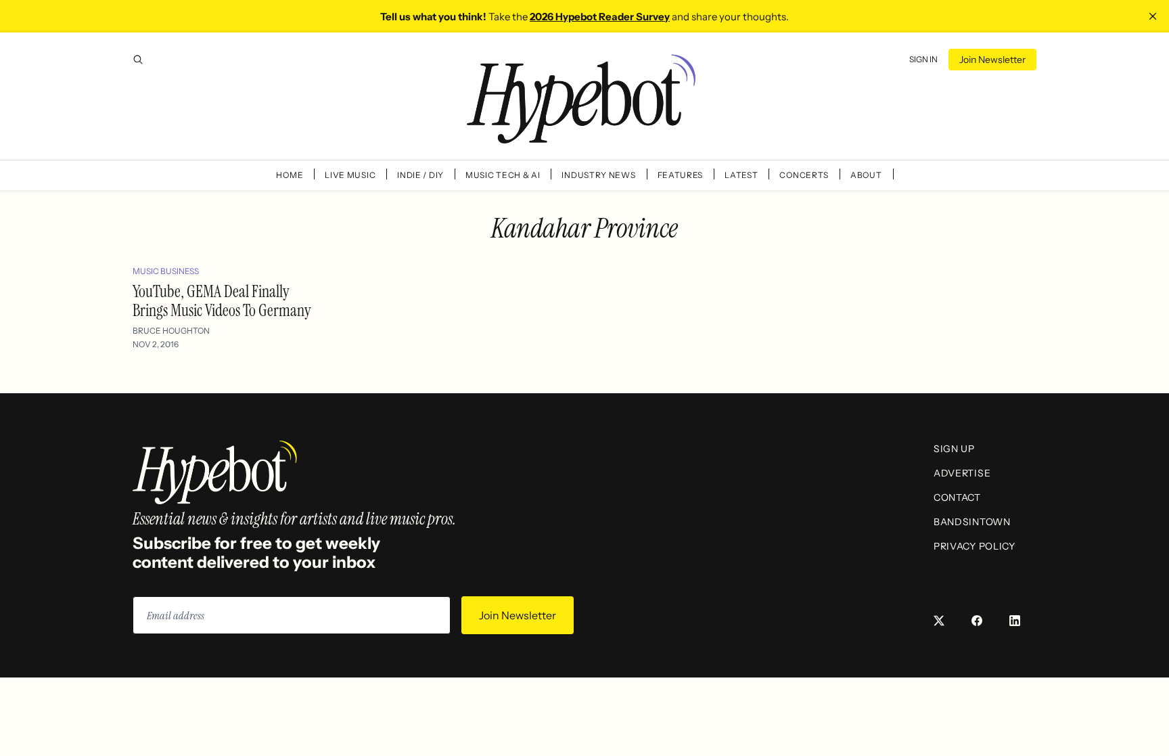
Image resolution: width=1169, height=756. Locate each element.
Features (681, 175)
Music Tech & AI (503, 175)
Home (289, 175)
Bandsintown (972, 522)
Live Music (350, 175)
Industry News (598, 175)
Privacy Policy (974, 546)
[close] (1153, 16)
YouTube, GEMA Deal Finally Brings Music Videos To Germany (222, 301)
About (866, 175)
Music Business (166, 271)
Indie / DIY (420, 175)
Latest (741, 175)
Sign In (923, 59)
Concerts (804, 175)
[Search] (138, 59)
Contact (957, 497)
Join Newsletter (992, 59)
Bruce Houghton (171, 331)
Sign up (954, 449)
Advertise (962, 473)
